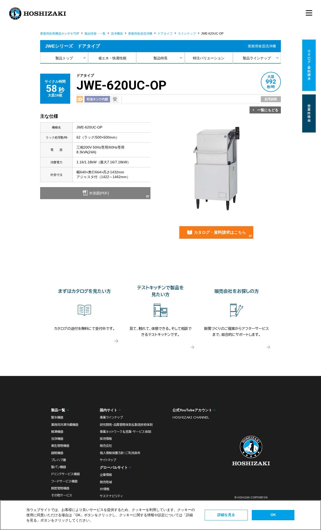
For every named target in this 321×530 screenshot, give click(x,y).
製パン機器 (58, 466)
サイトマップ (108, 459)
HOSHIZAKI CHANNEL (191, 417)
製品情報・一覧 (95, 33)
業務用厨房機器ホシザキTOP (59, 33)
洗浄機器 (117, 33)
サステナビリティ (111, 495)
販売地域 (106, 481)
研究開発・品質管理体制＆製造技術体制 (126, 424)
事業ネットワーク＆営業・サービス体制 (125, 431)
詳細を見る (226, 515)
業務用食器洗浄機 (140, 33)
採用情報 (106, 438)
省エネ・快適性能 (112, 58)
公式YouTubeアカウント (192, 410)
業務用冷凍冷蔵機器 (64, 424)
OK (273, 515)
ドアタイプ (165, 33)
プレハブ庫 (58, 459)
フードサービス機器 (64, 481)
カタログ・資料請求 (308, 65)
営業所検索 (308, 113)
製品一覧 (58, 410)
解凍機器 (57, 431)
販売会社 (106, 445)
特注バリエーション (208, 58)
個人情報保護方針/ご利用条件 (120, 452)
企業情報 (106, 474)
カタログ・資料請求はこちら (220, 232)
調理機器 (57, 452)
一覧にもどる (267, 110)
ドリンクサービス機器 (65, 473)
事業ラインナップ (111, 417)
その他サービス (61, 495)
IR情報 (104, 488)
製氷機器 (57, 417)
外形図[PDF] (98, 193)
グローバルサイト (114, 467)
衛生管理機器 (60, 445)
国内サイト (108, 410)
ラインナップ (187, 33)
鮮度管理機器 (60, 488)
